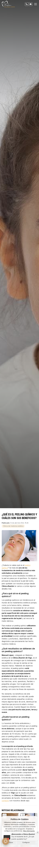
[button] (5, 841)
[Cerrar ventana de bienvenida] (37, 832)
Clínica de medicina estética (13, 526)
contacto (5, 801)
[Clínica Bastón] (8, 4)
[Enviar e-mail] (30, 4)
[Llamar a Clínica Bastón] (26, 4)
